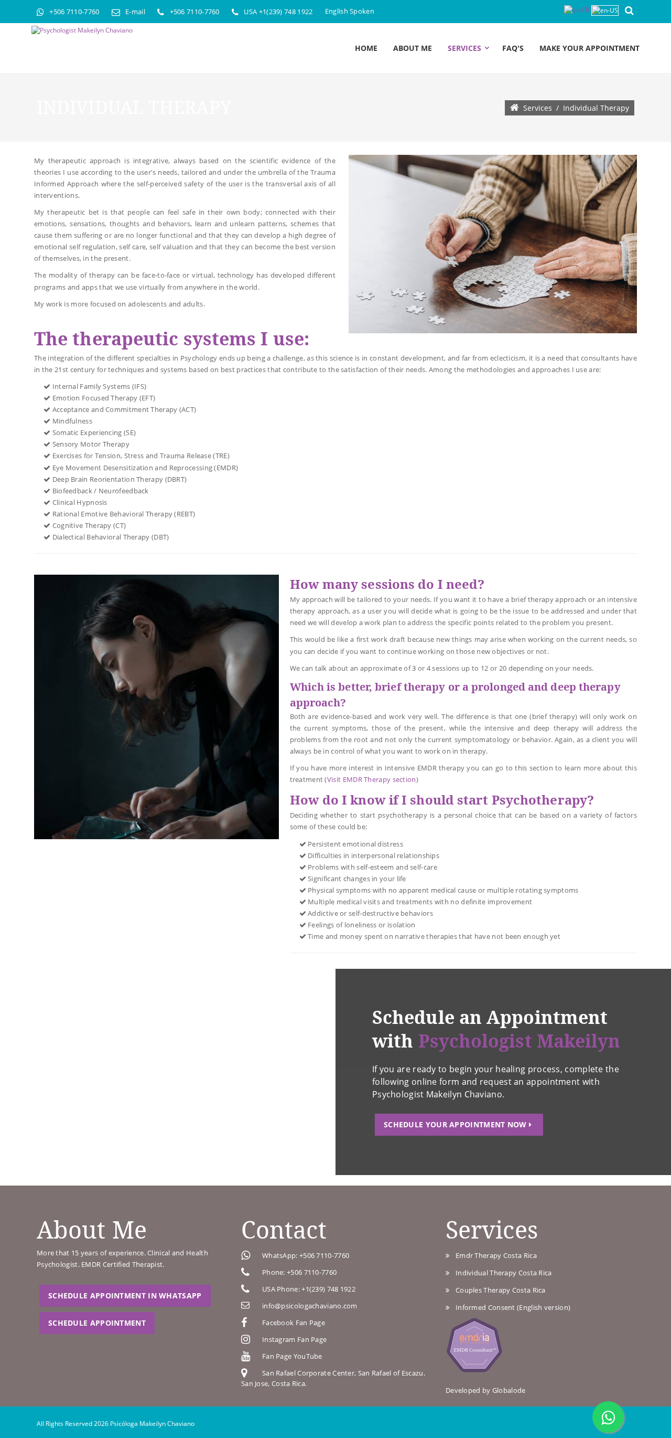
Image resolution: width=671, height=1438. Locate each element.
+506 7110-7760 (74, 11)
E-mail (135, 11)
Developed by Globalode (486, 1390)
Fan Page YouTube (292, 1356)
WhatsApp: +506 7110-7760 (305, 1255)
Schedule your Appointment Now (456, 1124)
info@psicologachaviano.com (310, 1305)
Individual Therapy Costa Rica (501, 1272)
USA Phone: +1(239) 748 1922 (308, 1289)
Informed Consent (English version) (511, 1307)
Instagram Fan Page (294, 1339)
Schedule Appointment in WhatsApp (125, 1295)
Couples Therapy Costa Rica (498, 1290)
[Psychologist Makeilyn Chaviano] (82, 30)
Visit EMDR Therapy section (371, 779)
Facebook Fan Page (293, 1322)
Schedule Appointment (97, 1323)
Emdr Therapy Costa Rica (494, 1255)
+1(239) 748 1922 (286, 11)
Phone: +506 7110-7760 (299, 1272)
